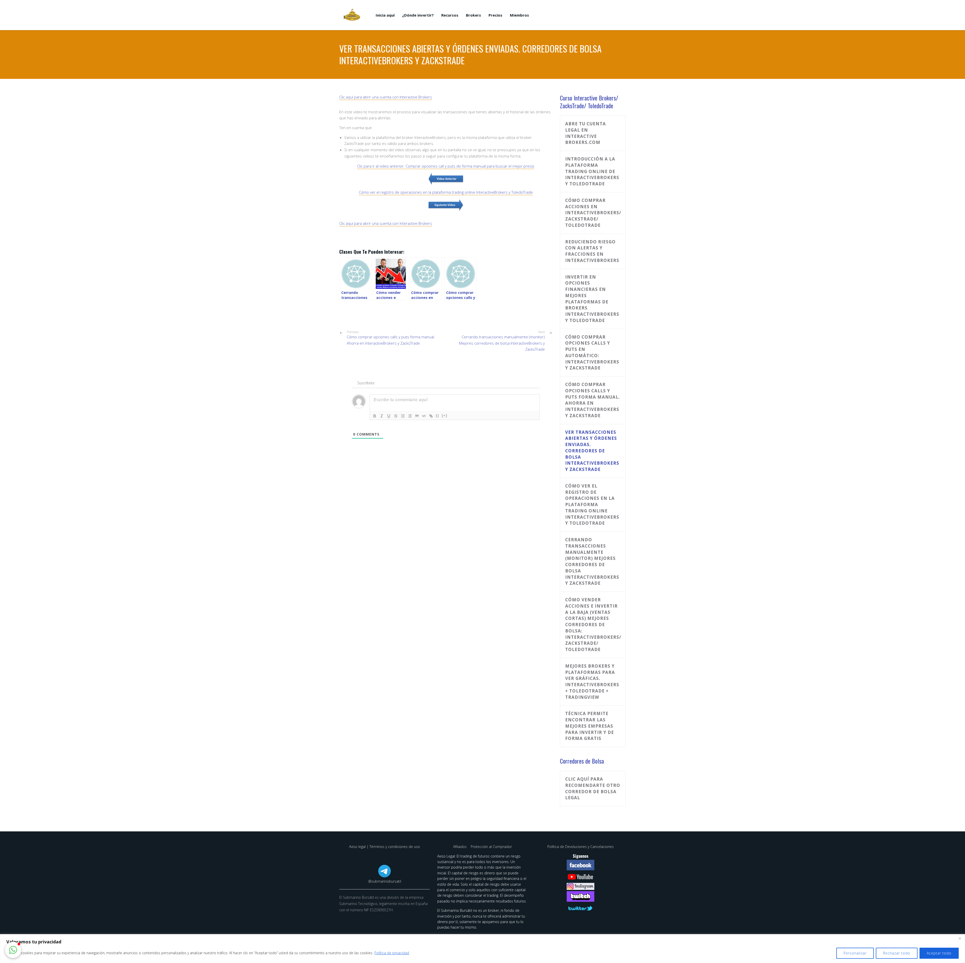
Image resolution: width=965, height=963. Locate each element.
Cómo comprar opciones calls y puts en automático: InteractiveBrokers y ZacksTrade (592, 352)
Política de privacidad (391, 952)
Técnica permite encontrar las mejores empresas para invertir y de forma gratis (589, 726)
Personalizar (855, 953)
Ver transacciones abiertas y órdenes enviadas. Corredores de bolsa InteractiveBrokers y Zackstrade (592, 450)
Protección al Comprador (491, 846)
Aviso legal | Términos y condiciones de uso (384, 846)
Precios (495, 15)
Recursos (449, 15)
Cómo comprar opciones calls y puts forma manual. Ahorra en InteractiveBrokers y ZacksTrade (391, 338)
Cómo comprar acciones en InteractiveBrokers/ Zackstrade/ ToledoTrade (593, 212)
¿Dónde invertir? (418, 15)
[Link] (431, 416)
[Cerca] (960, 938)
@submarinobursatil (384, 881)
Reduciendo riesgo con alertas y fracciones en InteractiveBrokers (592, 251)
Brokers (473, 15)
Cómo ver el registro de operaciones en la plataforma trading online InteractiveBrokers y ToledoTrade (446, 192)
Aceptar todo (939, 953)
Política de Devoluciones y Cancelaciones (580, 846)
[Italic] (381, 416)
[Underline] (388, 416)
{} (437, 415)
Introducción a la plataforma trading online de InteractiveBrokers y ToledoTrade (592, 171)
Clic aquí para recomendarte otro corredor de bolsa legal (592, 788)
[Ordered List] (402, 416)
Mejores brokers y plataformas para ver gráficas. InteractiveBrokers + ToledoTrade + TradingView (592, 681)
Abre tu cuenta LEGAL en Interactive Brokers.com (585, 133)
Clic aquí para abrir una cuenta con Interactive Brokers (385, 96)
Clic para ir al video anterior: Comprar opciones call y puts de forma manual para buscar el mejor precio (445, 166)
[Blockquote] (416, 416)
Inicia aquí (385, 15)
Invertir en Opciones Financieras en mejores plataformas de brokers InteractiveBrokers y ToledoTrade (592, 298)
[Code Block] (423, 416)
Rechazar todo (896, 953)
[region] (482, 948)
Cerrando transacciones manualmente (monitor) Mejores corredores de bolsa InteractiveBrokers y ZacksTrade (502, 343)
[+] (444, 415)
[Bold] (374, 416)
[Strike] (395, 416)
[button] (13, 950)
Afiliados (460, 846)
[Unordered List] (409, 416)
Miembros (519, 15)
